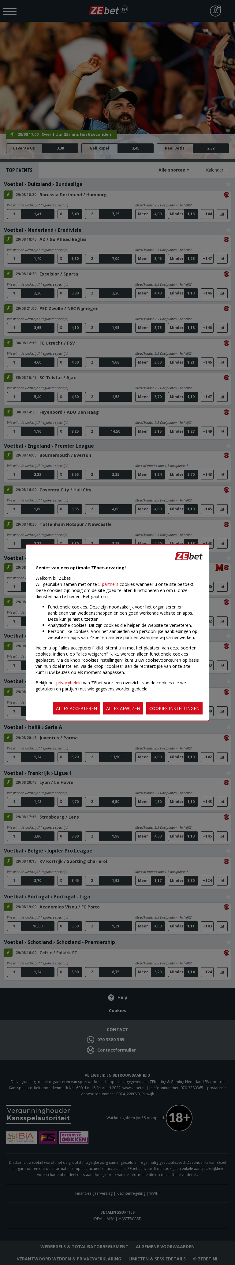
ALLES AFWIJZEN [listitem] (123, 708)
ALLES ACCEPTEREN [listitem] (76, 708)
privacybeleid (69, 682)
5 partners (108, 584)
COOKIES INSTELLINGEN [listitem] (174, 708)
